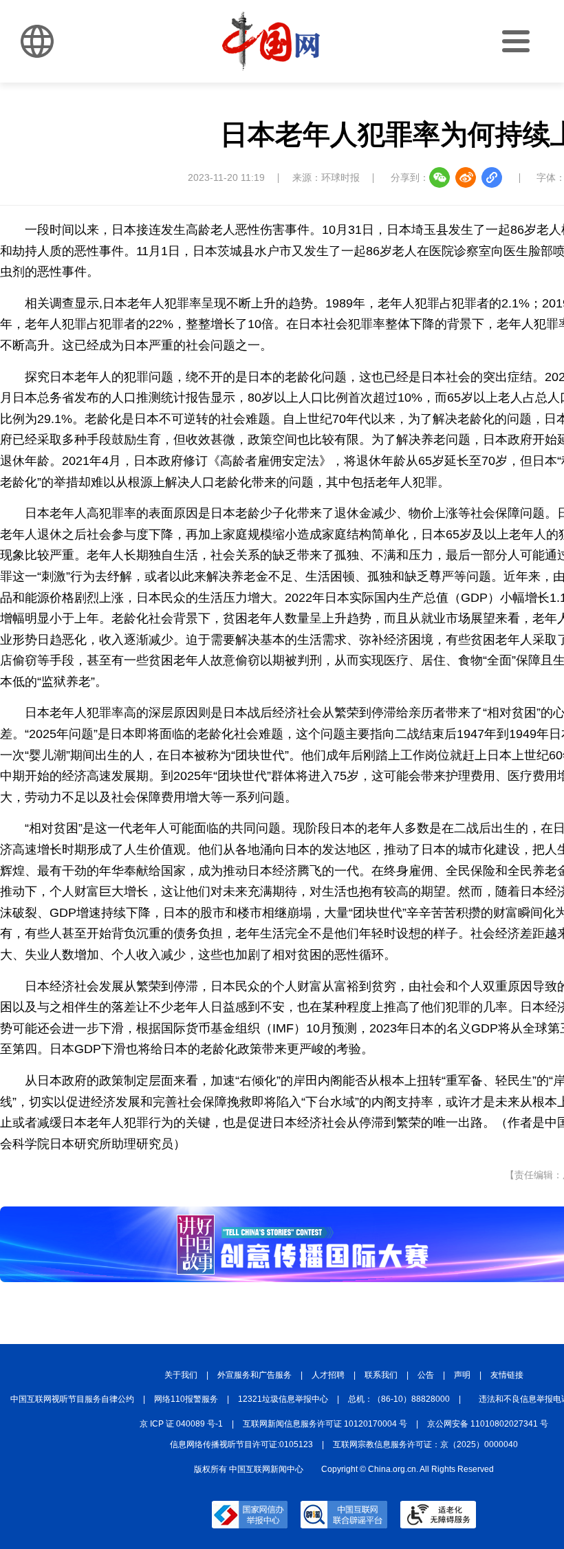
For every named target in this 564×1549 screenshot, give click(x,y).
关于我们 (180, 1375)
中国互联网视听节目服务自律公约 (72, 1399)
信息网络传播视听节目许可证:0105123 (241, 1444)
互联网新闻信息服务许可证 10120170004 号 (325, 1424)
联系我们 (381, 1375)
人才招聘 (328, 1375)
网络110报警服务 (186, 1399)
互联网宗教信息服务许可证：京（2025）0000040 (425, 1444)
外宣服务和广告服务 (254, 1375)
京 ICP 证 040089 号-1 (181, 1424)
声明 (462, 1375)
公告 (425, 1375)
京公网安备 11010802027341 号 (487, 1424)
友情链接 (506, 1375)
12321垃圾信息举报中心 (283, 1399)
